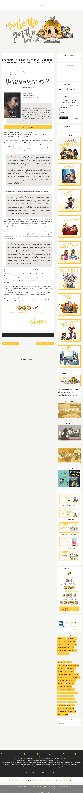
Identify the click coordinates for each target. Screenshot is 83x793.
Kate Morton (70, 708)
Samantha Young (63, 714)
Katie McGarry (62, 692)
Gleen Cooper (62, 705)
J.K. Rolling (61, 680)
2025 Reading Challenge (68, 620)
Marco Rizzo (61, 699)
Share (21, 334)
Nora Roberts (62, 702)
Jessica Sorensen (71, 680)
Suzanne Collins (73, 674)
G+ (26, 334)
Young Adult (61, 653)
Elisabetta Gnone (73, 665)
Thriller (70, 650)
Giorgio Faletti (72, 702)
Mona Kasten (71, 668)
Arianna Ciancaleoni (17, 56)
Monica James (72, 711)
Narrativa (70, 644)
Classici (60, 638)
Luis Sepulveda (62, 711)
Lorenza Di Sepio (72, 692)
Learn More (39, 792)
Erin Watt (60, 671)
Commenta (40, 334)
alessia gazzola (62, 677)
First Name (62, 112)
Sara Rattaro (70, 683)
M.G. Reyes (70, 695)
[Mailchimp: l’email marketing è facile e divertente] (76, 119)
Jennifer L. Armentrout (64, 662)
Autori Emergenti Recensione (35, 56)
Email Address (63, 107)
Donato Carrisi (62, 665)
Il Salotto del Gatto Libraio (18, 780)
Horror (60, 644)
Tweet (14, 334)
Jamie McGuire (62, 668)
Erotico (60, 641)
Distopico (70, 638)
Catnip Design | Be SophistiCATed (39, 780)
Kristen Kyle (61, 683)
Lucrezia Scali (62, 695)
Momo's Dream (62, 780)
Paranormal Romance (64, 647)
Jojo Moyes (61, 708)
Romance (60, 650)
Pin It (32, 334)
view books (75, 629)
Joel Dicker (71, 689)
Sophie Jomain (69, 671)
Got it (47, 792)
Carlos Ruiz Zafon (74, 677)
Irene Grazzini (62, 689)
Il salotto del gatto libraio (69, 622)
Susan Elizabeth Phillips (65, 686)
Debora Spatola (62, 674)
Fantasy (69, 641)
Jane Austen (70, 705)
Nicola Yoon (70, 699)
